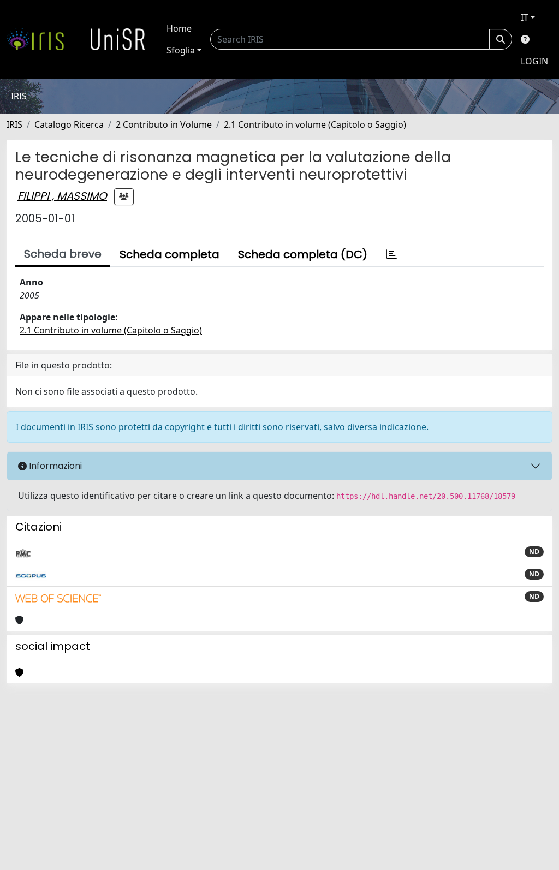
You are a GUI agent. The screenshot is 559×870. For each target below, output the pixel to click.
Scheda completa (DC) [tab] (302, 254)
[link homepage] (40, 39)
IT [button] (524, 17)
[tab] (391, 254)
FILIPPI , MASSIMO (62, 196)
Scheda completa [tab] (169, 254)
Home (179, 28)
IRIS (14, 124)
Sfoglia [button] (180, 50)
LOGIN (534, 61)
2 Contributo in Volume (164, 124)
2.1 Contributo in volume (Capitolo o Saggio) (315, 124)
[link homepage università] (118, 39)
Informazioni (54, 466)
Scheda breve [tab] (63, 253)
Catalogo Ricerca (69, 124)
